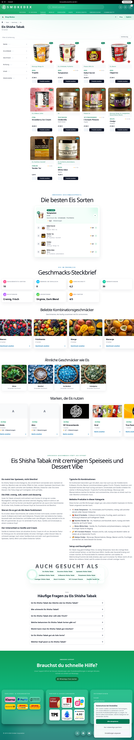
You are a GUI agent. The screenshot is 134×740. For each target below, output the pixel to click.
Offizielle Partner (99, 701)
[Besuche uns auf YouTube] (89, 733)
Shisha (22, 12)
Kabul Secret (89, 73)
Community (109, 12)
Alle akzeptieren (112, 721)
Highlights (81, 12)
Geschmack (14, 22)
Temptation (63, 73)
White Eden (63, 170)
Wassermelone (74, 492)
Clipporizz (114, 73)
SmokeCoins (95, 12)
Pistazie (37, 516)
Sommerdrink (41, 505)
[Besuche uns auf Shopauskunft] (79, 715)
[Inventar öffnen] (125, 7)
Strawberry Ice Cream (41, 120)
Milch (102, 552)
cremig (4, 487)
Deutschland (127, 2)
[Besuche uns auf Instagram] (77, 733)
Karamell (5, 518)
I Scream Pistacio (91, 120)
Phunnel (87, 554)
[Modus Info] (115, 17)
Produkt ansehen (45, 81)
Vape (71, 12)
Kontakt (96, 698)
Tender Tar (36, 168)
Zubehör (61, 12)
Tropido (35, 73)
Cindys (112, 121)
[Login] (121, 7)
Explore (128, 17)
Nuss (39, 521)
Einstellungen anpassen (113, 733)
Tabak (43, 12)
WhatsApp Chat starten (68, 679)
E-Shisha (33, 12)
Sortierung (124, 37)
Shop (121, 17)
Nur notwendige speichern (113, 727)
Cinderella (62, 120)
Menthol (12, 485)
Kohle (52, 12)
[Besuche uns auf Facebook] (83, 733)
